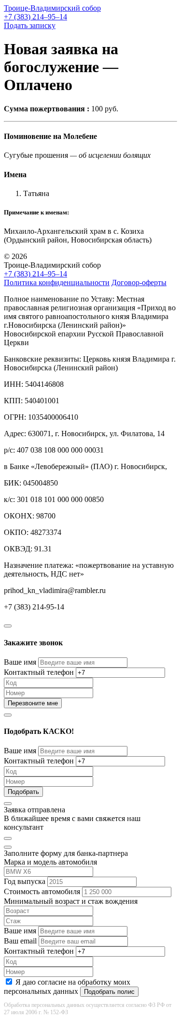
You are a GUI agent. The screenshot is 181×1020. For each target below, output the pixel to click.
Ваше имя (20, 662)
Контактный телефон (39, 672)
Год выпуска (24, 881)
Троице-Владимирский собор (52, 8)
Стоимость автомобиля (42, 891)
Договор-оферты (139, 282)
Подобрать (23, 791)
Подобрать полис (109, 991)
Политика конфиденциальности (57, 282)
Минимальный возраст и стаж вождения (71, 901)
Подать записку (30, 25)
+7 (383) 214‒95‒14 (35, 17)
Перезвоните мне (33, 703)
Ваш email (20, 941)
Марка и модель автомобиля (50, 862)
